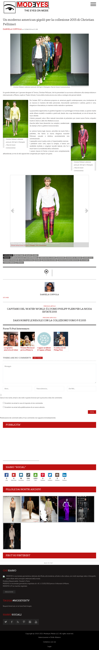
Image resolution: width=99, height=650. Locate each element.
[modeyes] (26, 7)
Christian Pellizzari (47, 258)
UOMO (35, 255)
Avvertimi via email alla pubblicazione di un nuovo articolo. (25, 407)
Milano (38, 260)
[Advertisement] (21, 446)
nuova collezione (50, 260)
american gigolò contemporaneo (24, 258)
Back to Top (48, 563)
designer (60, 258)
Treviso (20, 262)
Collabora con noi (49, 642)
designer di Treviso (73, 258)
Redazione (9, 592)
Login (49, 646)
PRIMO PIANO (19, 255)
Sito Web (6, 297)
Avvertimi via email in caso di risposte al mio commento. (24, 403)
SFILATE (28, 255)
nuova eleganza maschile (68, 260)
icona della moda (26, 260)
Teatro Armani (9, 262)
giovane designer (10, 260)
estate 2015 (88, 258)
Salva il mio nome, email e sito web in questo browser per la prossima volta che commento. (31, 398)
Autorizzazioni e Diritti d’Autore (49, 637)
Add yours (38, 358)
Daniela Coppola (12, 29)
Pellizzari (84, 260)
